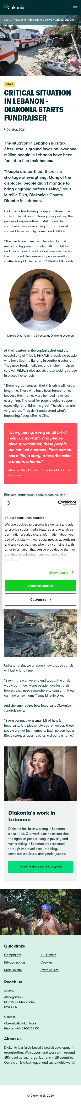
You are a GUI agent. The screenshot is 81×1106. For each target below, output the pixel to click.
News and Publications (28, 19)
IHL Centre (48, 955)
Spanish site (13, 970)
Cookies (46, 962)
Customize (38, 599)
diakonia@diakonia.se (20, 1023)
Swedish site (49, 970)
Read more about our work (41, 867)
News (48, 19)
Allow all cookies (40, 586)
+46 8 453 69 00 (27, 1028)
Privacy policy (14, 962)
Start (7, 19)
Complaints (12, 955)
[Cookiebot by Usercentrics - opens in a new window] (58, 503)
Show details (58, 572)
